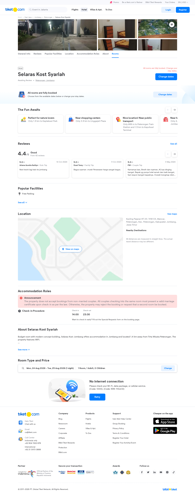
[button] (70, 249)
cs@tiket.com (31, 432)
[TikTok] (174, 472)
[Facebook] (142, 472)
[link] (168, 10)
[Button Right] (174, 154)
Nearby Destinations (136, 230)
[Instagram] (167, 472)
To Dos (88, 433)
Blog (60, 419)
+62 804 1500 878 (33, 443)
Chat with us (30, 424)
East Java (28, 17)
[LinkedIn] (154, 472)
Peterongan (48, 17)
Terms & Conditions (121, 433)
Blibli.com (63, 452)
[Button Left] (168, 154)
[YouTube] (161, 472)
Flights (88, 419)
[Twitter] (148, 472)
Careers (62, 428)
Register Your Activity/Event (124, 443)
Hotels (88, 424)
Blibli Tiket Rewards (154, 2)
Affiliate (62, 438)
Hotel (20, 17)
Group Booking (119, 424)
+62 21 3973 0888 (33, 449)
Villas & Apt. (91, 428)
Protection (63, 447)
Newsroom (63, 424)
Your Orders (170, 2)
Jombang (37, 17)
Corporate (63, 433)
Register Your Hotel (120, 438)
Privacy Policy (118, 428)
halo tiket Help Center (122, 419)
